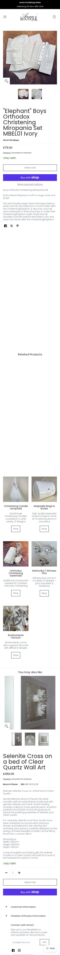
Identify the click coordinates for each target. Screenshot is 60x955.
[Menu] (4, 17)
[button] (54, 17)
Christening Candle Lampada (16, 507)
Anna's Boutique (11, 140)
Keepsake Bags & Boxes (44, 507)
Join (44, 942)
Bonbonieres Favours (16, 636)
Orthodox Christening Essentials (16, 573)
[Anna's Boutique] (29, 17)
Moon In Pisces (10, 784)
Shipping (7, 153)
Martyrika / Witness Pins (44, 572)
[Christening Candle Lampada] (15, 489)
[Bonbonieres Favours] (15, 618)
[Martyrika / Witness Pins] (44, 554)
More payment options (30, 184)
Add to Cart (30, 167)
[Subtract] (6, 873)
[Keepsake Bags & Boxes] (44, 489)
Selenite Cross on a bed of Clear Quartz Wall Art (27, 761)
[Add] (19, 873)
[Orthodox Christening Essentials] (15, 554)
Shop (15, 528)
